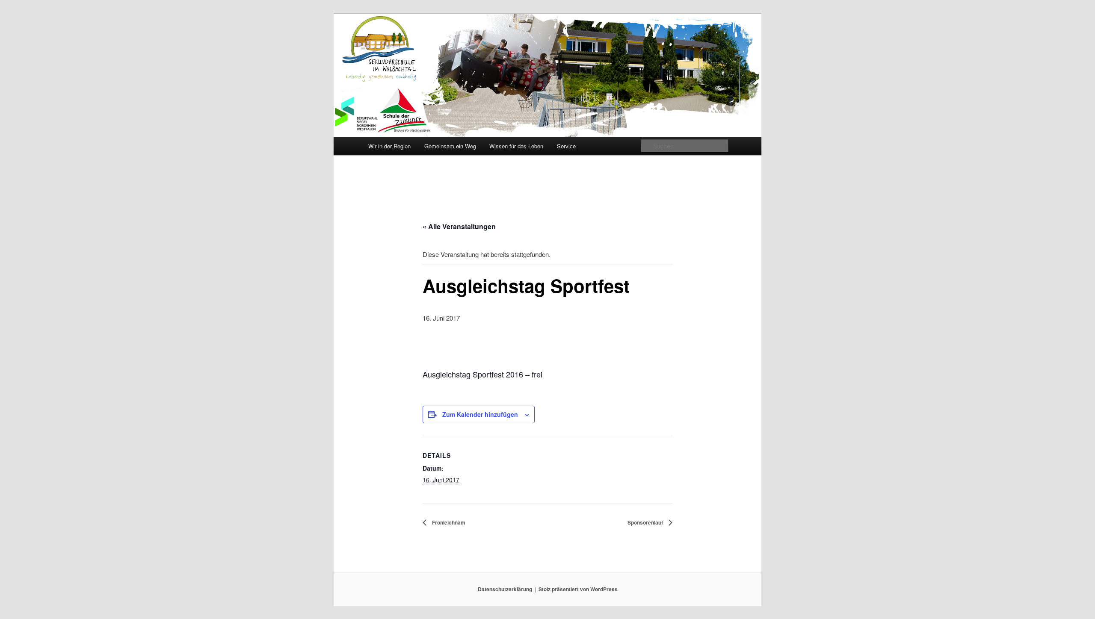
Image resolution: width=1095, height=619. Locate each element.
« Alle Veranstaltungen (459, 226)
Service (566, 146)
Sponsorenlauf (645, 522)
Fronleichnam (448, 522)
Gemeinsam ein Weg (450, 146)
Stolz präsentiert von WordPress (578, 589)
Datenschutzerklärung (505, 589)
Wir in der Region (389, 146)
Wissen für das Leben (516, 146)
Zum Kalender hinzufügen (480, 414)
